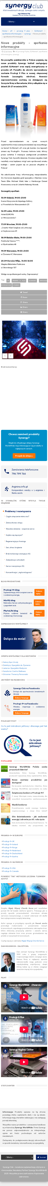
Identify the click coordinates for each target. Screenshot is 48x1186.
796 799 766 (19, 473)
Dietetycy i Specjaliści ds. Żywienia (16, 665)
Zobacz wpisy (39, 592)
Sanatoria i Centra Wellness (14, 671)
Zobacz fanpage (22, 698)
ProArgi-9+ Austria (10, 856)
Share (24, 297)
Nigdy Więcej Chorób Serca (33, 941)
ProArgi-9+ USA (9, 868)
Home (4, 31)
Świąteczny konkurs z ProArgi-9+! (28, 793)
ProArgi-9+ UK (8, 841)
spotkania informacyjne (12, 34)
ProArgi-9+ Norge (10, 847)
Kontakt (43, 1157)
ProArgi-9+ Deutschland (12, 853)
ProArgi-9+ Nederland (12, 850)
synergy (27, 34)
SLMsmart (38, 31)
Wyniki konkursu (19, 805)
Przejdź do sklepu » (24, 456)
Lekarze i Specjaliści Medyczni (15, 668)
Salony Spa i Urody (10, 662)
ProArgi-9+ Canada (11, 871)
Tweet (25, 292)
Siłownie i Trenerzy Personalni (15, 674)
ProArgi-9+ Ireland (10, 844)
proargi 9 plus (23, 31)
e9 (11, 31)
